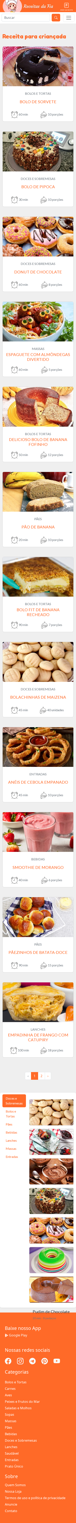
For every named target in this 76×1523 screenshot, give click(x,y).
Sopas (9, 1414)
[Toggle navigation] (68, 18)
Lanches (11, 1447)
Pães (8, 1427)
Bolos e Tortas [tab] (11, 1113)
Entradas (12, 1460)
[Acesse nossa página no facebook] (8, 1360)
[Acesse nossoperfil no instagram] (20, 1360)
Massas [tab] (11, 1148)
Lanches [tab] (11, 1140)
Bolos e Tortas (16, 1382)
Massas (10, 1421)
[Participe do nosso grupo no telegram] (32, 1360)
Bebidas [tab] (11, 1132)
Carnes (10, 1388)
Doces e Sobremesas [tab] (14, 1100)
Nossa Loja (13, 1491)
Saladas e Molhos (18, 1408)
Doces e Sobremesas (21, 1440)
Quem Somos (15, 1485)
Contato (11, 1511)
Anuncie (11, 1504)
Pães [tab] (9, 1124)
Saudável (12, 1453)
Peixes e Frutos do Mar (22, 1401)
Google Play (18, 1335)
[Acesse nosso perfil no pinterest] (45, 1360)
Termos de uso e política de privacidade (35, 1498)
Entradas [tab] (12, 1156)
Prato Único (14, 1466)
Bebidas (11, 1434)
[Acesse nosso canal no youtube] (57, 1360)
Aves (8, 1395)
